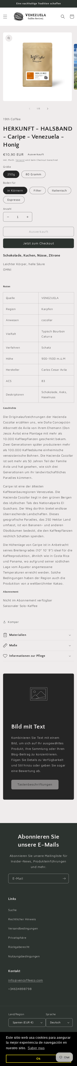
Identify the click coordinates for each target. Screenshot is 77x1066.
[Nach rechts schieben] (47, 108)
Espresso (13, 199)
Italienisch (59, 190)
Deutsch (55, 1022)
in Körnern (15, 190)
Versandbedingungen (23, 928)
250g (11, 174)
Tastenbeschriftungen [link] (34, 784)
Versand (20, 160)
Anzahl (7, 208)
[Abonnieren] (64, 878)
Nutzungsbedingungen (24, 956)
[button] (5, 16)
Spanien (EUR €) (23, 1022)
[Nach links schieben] (29, 108)
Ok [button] (38, 1058)
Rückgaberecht (19, 947)
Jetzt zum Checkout (38, 243)
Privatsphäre (17, 937)
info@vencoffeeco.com (25, 980)
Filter (37, 190)
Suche (12, 910)
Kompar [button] (13, 622)
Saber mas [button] (36, 1048)
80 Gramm (33, 174)
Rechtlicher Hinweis (22, 919)
